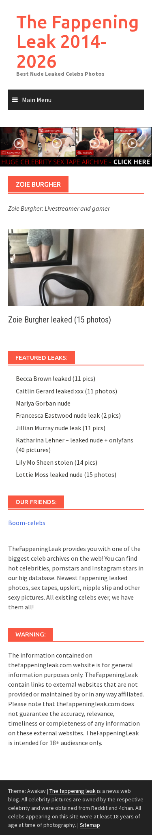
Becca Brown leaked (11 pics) (55, 378)
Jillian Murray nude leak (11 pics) (60, 428)
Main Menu (36, 100)
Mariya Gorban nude (43, 403)
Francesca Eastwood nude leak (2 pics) (68, 415)
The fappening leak (72, 790)
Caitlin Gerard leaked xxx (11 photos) (66, 391)
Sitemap (90, 825)
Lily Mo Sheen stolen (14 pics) (56, 462)
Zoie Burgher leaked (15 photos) (59, 320)
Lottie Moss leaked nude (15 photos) (66, 474)
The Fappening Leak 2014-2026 (77, 41)
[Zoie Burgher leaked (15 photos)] (76, 267)
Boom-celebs (26, 523)
